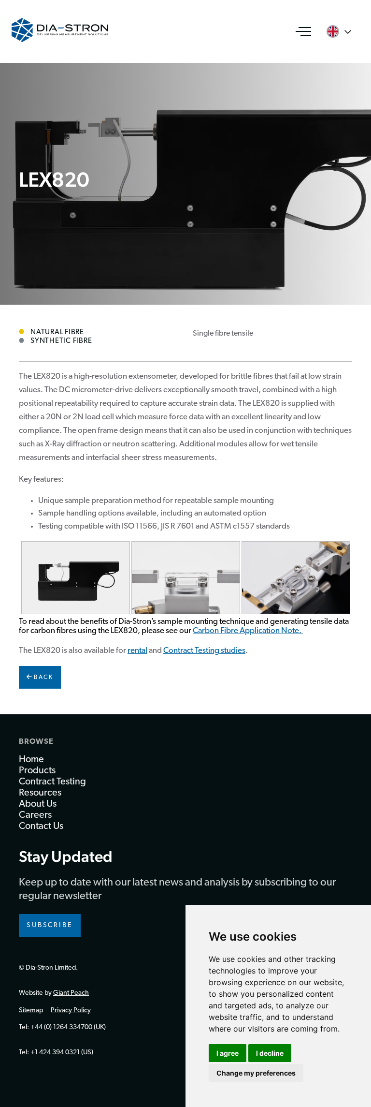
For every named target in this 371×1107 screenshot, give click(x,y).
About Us (38, 804)
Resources (40, 793)
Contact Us (41, 826)
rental (137, 651)
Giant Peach (71, 993)
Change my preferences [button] (256, 1073)
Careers (35, 815)
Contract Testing (52, 782)
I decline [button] (270, 1053)
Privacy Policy (71, 1010)
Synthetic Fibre (61, 341)
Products (37, 771)
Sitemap (31, 1010)
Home (31, 760)
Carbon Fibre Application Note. (248, 631)
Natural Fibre (57, 332)
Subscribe (50, 925)
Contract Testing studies (204, 651)
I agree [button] (227, 1053)
